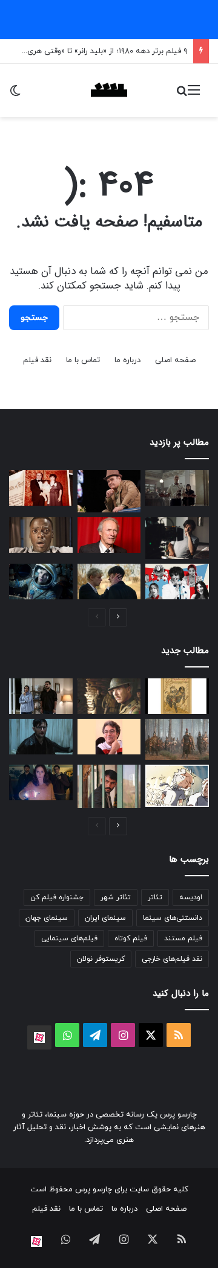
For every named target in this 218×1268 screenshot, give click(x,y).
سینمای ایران (105, 918)
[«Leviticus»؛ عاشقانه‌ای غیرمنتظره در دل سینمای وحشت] (109, 581)
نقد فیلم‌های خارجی (172, 959)
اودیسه (190, 897)
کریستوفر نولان (101, 959)
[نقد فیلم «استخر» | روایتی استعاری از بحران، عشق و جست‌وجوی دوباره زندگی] (177, 538)
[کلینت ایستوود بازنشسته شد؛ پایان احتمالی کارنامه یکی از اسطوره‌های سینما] (109, 535)
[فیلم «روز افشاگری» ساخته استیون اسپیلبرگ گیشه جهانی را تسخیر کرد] (41, 782)
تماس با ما (83, 360)
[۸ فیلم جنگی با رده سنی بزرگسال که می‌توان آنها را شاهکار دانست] (109, 696)
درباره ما (127, 360)
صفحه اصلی (175, 360)
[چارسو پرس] (109, 90)
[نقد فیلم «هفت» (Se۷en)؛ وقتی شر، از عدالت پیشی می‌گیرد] (177, 488)
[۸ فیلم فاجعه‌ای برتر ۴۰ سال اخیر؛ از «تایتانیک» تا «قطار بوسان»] (41, 581)
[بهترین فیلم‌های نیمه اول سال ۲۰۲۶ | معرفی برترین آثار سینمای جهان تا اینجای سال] (177, 581)
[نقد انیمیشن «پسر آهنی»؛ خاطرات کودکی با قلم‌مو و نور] (177, 786)
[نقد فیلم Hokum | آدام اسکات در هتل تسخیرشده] (41, 736)
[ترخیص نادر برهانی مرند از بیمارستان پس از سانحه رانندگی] (109, 736)
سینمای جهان (46, 918)
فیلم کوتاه (130, 938)
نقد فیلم (37, 360)
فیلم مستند (183, 938)
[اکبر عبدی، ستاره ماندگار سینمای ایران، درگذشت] (109, 491)
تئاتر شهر (116, 897)
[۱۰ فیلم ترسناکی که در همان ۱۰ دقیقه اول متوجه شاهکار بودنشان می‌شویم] (41, 535)
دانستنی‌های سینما (172, 918)
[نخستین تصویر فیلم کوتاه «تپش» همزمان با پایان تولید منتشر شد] (109, 786)
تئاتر (155, 897)
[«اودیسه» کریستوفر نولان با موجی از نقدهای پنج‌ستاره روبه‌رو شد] (177, 739)
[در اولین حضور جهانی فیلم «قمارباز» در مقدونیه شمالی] (41, 696)
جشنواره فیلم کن (57, 897)
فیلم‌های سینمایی (69, 938)
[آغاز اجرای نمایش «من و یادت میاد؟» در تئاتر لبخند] (177, 696)
